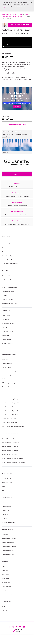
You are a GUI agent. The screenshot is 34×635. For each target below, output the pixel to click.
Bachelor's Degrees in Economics (10, 450)
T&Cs (3, 566)
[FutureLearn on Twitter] (16, 626)
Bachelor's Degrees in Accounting (10, 446)
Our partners (5, 534)
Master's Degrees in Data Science (10, 407)
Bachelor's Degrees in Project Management (12, 458)
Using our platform (6, 502)
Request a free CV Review (8, 522)
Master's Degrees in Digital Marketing (11, 411)
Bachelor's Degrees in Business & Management (13, 462)
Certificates (5, 514)
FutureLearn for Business (8, 542)
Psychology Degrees (7, 363)
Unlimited (4, 518)
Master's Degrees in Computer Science (11, 403)
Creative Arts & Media (12, 14)
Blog (3, 490)
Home (3, 14)
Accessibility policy (6, 586)
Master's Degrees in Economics (9, 422)
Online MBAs (5, 359)
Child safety (5, 606)
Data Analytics (5, 319)
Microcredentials (6, 244)
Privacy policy (5, 570)
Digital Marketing (6, 315)
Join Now (17, 174)
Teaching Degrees (6, 367)
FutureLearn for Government (9, 546)
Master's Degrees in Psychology (10, 399)
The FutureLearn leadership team (10, 478)
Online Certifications (7, 240)
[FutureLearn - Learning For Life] (17, 630)
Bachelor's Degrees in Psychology (10, 442)
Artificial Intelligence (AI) (8, 323)
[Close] (31, 2)
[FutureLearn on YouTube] (20, 626)
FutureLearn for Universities (9, 538)
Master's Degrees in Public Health (10, 414)
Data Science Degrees (7, 375)
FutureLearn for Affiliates (8, 554)
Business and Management (8, 276)
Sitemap (4, 590)
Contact (4, 614)
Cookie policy (5, 578)
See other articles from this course (17, 124)
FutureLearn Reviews (7, 506)
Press (3, 486)
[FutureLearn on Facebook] (9, 626)
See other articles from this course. (20, 25)
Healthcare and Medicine (8, 279)
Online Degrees (6, 252)
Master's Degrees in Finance (9, 418)
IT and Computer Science (8, 291)
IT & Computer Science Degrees (10, 371)
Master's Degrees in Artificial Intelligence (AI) (13, 426)
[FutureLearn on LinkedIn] (24, 626)
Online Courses (6, 236)
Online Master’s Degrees (8, 255)
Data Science (5, 327)
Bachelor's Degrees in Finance (9, 454)
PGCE (3, 379)
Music (21, 14)
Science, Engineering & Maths (9, 303)
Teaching (4, 283)
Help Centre (5, 610)
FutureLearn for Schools (8, 550)
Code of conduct (6, 582)
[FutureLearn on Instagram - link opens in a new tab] (13, 626)
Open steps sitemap (7, 594)
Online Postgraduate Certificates (10, 263)
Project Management (7, 339)
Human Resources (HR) (7, 331)
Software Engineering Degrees (9, 383)
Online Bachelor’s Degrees (8, 259)
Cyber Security (5, 335)
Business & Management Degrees (10, 387)
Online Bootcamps (6, 248)
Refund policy (5, 574)
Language (4, 295)
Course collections (6, 347)
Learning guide (5, 510)
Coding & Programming (8, 343)
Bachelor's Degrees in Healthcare (10, 438)
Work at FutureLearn (7, 482)
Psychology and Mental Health (9, 287)
